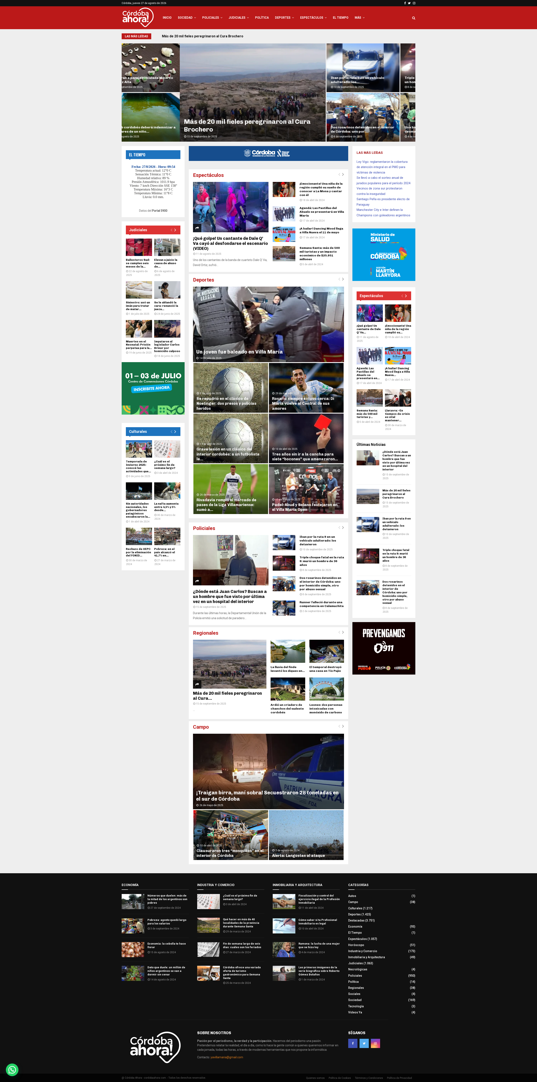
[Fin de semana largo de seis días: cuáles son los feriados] (208, 949)
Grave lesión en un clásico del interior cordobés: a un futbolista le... (228, 454)
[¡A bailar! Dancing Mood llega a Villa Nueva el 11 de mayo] (284, 234)
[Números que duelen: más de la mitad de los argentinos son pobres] (133, 901)
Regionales (205, 633)
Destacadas (356, 920)
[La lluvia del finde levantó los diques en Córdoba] (288, 651)
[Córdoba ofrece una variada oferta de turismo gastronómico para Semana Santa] (208, 973)
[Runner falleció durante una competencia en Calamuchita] (284, 608)
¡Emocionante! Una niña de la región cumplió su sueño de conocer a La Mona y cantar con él (321, 189)
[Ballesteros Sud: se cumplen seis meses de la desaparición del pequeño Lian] (139, 247)
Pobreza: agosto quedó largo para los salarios (166, 921)
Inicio (167, 17)
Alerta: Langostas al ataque (298, 855)
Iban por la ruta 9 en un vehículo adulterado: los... (299, 80)
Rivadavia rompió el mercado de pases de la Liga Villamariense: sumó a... (226, 505)
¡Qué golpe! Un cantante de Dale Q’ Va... (369, 329)
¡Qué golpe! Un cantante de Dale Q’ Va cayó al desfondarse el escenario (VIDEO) (230, 243)
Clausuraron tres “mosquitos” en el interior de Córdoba (230, 853)
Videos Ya (355, 1012)
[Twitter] (364, 1043)
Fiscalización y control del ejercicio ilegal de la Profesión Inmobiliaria (319, 899)
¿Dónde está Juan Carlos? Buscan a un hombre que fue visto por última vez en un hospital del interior (230, 596)
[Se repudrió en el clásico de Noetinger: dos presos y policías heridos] (230, 388)
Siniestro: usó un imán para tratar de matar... (138, 306)
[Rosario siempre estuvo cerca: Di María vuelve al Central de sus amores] (306, 388)
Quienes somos (315, 1078)
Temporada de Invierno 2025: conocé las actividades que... (138, 466)
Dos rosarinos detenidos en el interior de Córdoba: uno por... (304, 129)
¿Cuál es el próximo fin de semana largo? (164, 465)
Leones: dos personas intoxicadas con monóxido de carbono (325, 708)
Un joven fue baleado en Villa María (239, 352)
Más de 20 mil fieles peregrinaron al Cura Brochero (396, 494)
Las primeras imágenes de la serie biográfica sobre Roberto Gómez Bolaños (318, 971)
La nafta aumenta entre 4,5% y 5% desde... (166, 507)
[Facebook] (352, 1043)
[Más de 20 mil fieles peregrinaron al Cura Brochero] (229, 664)
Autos (352, 896)
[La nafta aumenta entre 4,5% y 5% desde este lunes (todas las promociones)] (167, 491)
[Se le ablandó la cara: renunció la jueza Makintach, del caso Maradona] (167, 290)
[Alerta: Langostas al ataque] (306, 835)
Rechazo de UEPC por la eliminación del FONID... (138, 552)
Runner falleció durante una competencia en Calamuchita (322, 604)
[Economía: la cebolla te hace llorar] (133, 949)
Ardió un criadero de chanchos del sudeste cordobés (287, 708)
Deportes (283, 17)
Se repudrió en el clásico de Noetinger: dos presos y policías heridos (226, 403)
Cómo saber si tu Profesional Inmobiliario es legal (317, 921)
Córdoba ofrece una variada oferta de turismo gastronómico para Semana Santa (242, 973)
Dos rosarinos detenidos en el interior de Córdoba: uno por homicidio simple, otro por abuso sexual (320, 583)
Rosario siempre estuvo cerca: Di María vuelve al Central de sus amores (303, 403)
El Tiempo (340, 17)
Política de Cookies (340, 1078)
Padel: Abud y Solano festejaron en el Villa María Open (305, 507)
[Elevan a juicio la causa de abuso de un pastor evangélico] (167, 247)
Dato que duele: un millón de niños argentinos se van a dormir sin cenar (166, 971)
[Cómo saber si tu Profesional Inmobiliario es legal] (284, 925)
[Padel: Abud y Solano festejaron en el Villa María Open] (306, 489)
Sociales (354, 994)
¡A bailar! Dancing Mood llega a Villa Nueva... (397, 371)
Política (262, 17)
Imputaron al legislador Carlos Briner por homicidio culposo (167, 346)
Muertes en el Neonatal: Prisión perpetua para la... (139, 345)
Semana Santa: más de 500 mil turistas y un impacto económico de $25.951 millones (320, 253)
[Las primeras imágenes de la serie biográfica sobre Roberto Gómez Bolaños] (284, 973)
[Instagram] (375, 1043)
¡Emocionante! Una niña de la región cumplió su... (398, 329)
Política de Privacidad (399, 1078)
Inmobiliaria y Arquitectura (366, 957)
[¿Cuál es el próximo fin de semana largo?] (167, 449)
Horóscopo (356, 945)
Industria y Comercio (362, 951)
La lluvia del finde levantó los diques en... (288, 669)
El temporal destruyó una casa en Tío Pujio (325, 669)
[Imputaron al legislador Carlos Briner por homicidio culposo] (167, 328)
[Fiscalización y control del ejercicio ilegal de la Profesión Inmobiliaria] (284, 901)
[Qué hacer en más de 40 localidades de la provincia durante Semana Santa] (208, 925)
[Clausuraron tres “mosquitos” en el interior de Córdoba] (230, 835)
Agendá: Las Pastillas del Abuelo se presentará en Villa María (322, 211)
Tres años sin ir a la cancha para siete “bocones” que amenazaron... (305, 456)
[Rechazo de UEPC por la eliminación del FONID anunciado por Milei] (139, 536)
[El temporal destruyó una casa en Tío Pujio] (326, 651)
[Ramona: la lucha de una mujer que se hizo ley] (284, 949)
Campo (201, 727)
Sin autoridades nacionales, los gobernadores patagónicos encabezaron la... (138, 510)
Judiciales (237, 17)
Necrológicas (357, 969)
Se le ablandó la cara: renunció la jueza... (166, 306)
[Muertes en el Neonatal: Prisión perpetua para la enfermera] (139, 328)
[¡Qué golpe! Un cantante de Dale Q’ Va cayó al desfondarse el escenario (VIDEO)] (230, 207)
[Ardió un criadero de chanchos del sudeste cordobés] (288, 689)
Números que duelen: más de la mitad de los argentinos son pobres (167, 899)
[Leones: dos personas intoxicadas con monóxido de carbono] (326, 689)
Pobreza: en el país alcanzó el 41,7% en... (164, 552)
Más (358, 17)
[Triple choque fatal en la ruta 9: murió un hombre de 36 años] (284, 563)
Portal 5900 (159, 210)
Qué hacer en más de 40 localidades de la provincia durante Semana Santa (241, 923)
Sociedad (185, 17)
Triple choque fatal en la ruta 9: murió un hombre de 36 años (322, 561)
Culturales (138, 431)
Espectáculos (311, 17)
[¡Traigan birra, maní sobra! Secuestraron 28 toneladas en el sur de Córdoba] (268, 771)
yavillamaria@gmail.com (227, 1057)
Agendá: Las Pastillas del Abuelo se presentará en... (368, 373)
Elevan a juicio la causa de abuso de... (165, 263)
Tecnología (356, 1006)
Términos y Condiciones (369, 1078)
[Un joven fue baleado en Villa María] (268, 324)
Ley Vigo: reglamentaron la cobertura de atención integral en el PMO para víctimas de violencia (382, 167)
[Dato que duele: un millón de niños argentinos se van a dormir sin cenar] (133, 973)
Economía (355, 926)
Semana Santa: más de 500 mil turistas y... (367, 414)
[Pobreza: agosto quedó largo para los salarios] (133, 925)
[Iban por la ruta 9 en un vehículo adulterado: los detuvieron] (284, 542)
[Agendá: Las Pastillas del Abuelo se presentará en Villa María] (284, 213)
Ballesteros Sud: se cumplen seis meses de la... (138, 263)
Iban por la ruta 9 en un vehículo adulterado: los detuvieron (208, 36)
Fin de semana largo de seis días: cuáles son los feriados (242, 945)
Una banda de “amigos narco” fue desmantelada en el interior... (375, 129)
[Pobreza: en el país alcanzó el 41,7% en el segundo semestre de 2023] (167, 536)
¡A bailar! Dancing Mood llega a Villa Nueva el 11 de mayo (321, 230)
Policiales (210, 17)
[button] (12, 1070)
